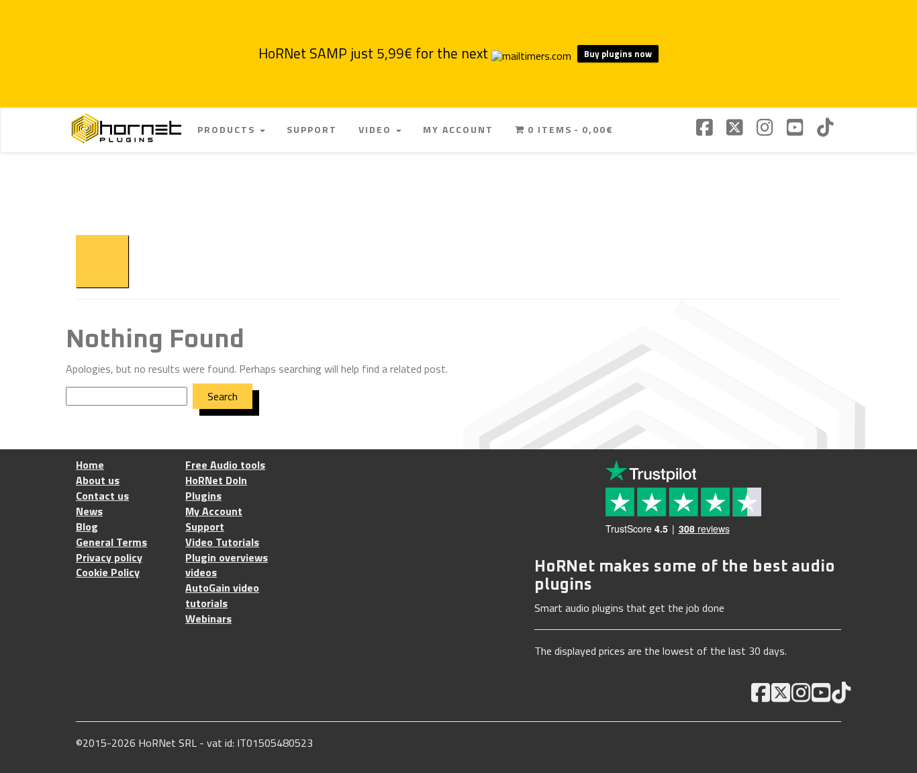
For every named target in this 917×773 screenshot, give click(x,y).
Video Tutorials (222, 542)
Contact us (102, 496)
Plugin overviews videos (226, 565)
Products (227, 129)
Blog (87, 527)
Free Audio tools (225, 465)
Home (90, 465)
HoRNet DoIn (216, 480)
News (89, 511)
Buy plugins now (618, 53)
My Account (458, 129)
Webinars (208, 619)
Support (312, 129)
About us (97, 480)
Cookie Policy (108, 572)
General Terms (111, 542)
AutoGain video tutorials (222, 595)
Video (376, 129)
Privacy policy (109, 557)
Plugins (203, 496)
